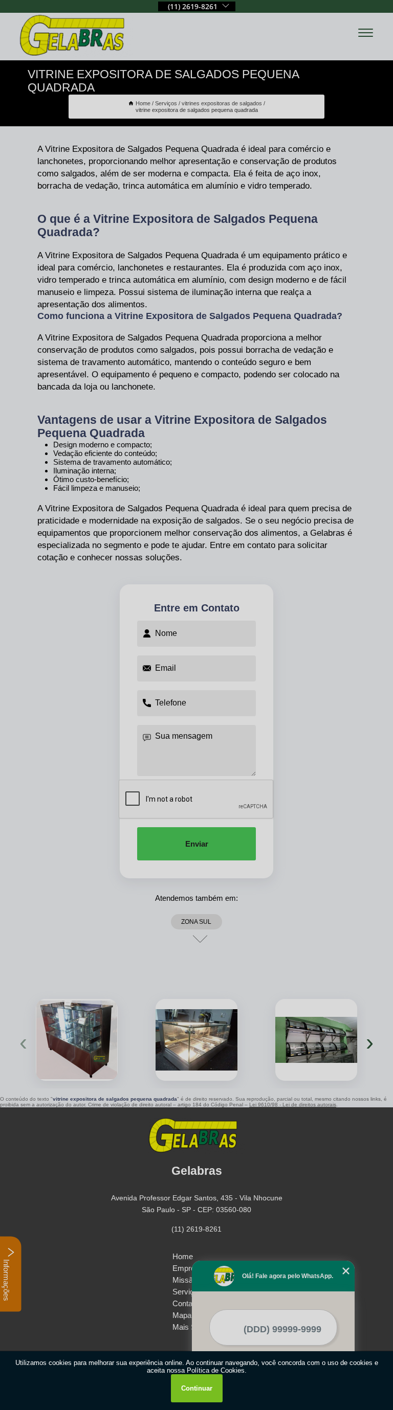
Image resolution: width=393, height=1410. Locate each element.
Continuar (196, 1388)
